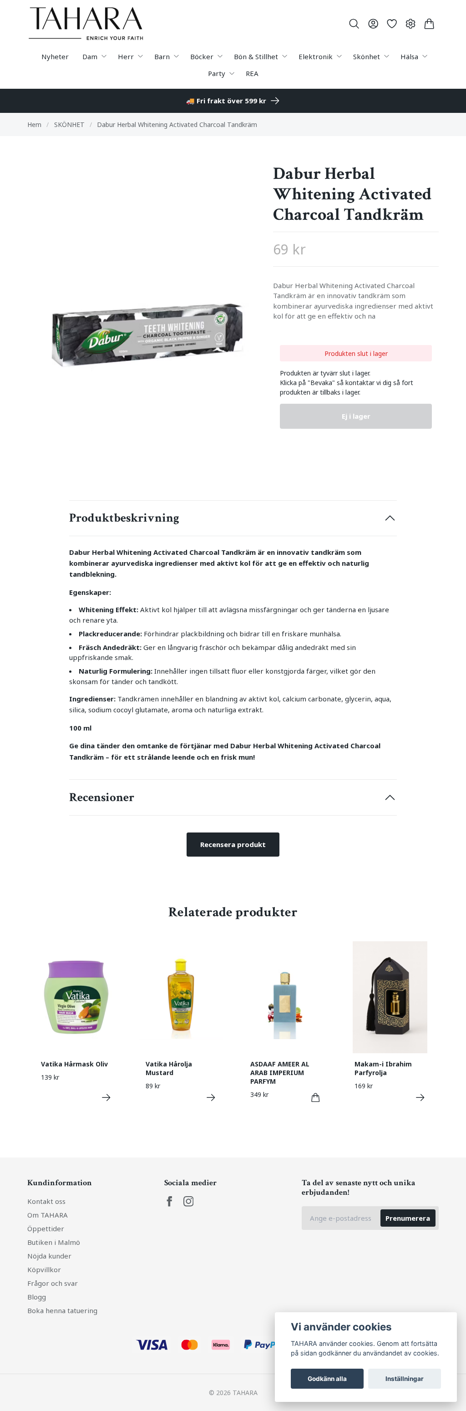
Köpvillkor (44, 1269)
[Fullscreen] (143, 318)
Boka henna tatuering (62, 1310)
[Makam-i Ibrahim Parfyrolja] (420, 1097)
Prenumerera (407, 1218)
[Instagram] (188, 1201)
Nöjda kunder (49, 1255)
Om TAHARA (47, 1214)
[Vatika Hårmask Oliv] (106, 1097)
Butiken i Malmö (53, 1242)
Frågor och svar (52, 1283)
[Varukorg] (429, 24)
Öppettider (45, 1228)
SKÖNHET (69, 124)
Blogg (36, 1296)
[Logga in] (373, 24)
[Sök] (354, 24)
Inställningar (404, 1378)
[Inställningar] (410, 24)
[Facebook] (169, 1201)
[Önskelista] (391, 24)
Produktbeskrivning (124, 518)
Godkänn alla (327, 1378)
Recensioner (101, 797)
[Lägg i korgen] (315, 1097)
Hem (34, 124)
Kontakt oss (46, 1201)
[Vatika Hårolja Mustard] (211, 1097)
